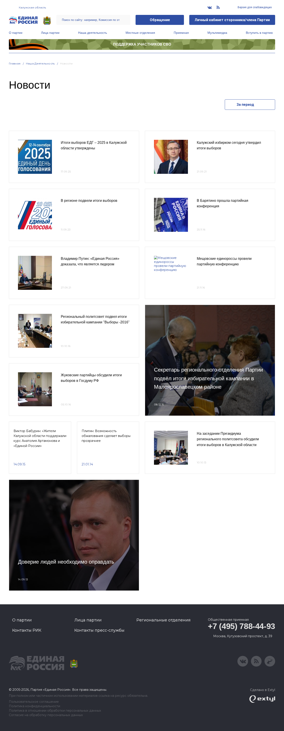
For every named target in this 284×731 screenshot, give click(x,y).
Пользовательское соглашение (34, 702)
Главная (15, 63)
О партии (15, 32)
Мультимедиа (217, 32)
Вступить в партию (259, 32)
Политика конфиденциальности (34, 706)
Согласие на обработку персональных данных (46, 715)
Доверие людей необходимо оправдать (66, 562)
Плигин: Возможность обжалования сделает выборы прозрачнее (106, 436)
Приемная (181, 32)
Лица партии (50, 32)
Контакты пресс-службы (99, 630)
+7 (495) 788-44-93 (241, 626)
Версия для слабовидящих (254, 7)
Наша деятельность (92, 32)
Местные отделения (140, 32)
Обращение (160, 20)
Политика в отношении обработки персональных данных (55, 711)
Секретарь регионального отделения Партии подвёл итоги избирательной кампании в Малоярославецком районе (208, 378)
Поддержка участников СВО (142, 44)
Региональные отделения (163, 620)
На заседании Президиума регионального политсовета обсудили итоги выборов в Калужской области (228, 439)
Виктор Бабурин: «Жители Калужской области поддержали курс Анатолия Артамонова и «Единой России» (40, 438)
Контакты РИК (26, 630)
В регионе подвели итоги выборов (89, 200)
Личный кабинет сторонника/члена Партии (232, 20)
